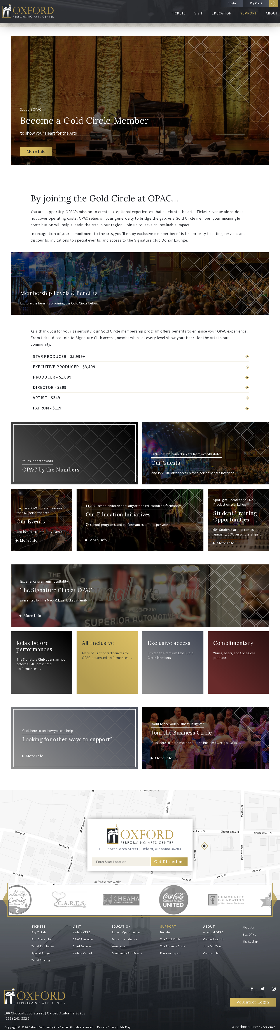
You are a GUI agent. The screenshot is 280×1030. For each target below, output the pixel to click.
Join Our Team (212, 946)
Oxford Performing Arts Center (32, 11)
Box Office (249, 934)
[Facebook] (256, 989)
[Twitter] (266, 989)
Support (248, 18)
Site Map (125, 1027)
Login (232, 3)
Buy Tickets (39, 932)
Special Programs (43, 953)
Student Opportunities (126, 932)
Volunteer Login (252, 1002)
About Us (248, 927)
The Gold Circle (170, 939)
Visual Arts (118, 946)
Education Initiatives (125, 939)
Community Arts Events (127, 953)
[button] (5, 900)
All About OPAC (213, 932)
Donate (165, 932)
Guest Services (82, 946)
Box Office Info (41, 939)
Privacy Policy (106, 1027)
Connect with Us (214, 939)
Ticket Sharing (41, 960)
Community (211, 953)
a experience (254, 1027)
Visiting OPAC (81, 932)
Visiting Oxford (82, 953)
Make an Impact (170, 953)
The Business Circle (172, 946)
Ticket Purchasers (43, 946)
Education (221, 18)
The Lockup (250, 941)
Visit (198, 18)
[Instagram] (274, 989)
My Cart (256, 3)
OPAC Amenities (83, 939)
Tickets (178, 18)
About (272, 18)
